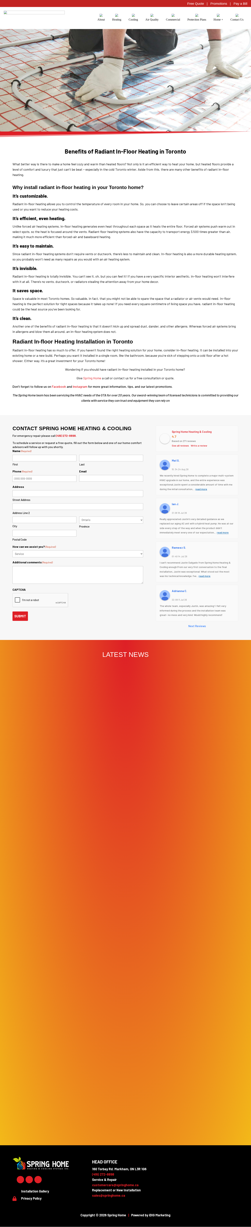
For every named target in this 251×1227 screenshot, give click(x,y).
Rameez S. (179, 547)
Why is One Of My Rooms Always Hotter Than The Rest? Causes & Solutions (125, 1119)
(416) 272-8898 (66, 435)
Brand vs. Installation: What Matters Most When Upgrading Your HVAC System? (125, 1053)
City (14, 526)
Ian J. (175, 504)
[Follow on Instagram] (38, 1179)
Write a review (199, 445)
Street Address (21, 499)
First (15, 464)
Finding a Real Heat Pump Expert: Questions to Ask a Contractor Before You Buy (125, 1020)
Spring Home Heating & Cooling (192, 431)
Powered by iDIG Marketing (150, 1215)
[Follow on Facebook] (20, 1179)
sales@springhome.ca (108, 1195)
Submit (20, 616)
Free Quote (195, 4)
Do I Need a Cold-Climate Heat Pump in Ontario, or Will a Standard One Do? (125, 986)
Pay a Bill (240, 4)
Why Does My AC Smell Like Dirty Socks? (125, 1086)
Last (82, 464)
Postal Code (19, 539)
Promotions (218, 4)
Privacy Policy (31, 1198)
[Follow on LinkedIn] (29, 1179)
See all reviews (180, 445)
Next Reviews (197, 626)
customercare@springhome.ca (115, 1185)
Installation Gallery (35, 1191)
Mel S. (176, 460)
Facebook (59, 386)
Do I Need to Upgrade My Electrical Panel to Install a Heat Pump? (125, 817)
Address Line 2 (21, 512)
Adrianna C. (179, 591)
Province (84, 526)
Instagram (80, 386)
